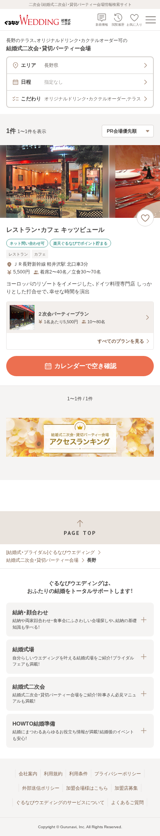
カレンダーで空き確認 (85, 366)
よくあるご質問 (127, 802)
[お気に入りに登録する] (145, 217)
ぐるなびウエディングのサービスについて (60, 802)
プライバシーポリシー (117, 773)
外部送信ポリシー (40, 788)
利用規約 (53, 773)
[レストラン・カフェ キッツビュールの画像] (80, 181)
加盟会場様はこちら (87, 788)
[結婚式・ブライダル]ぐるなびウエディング (50, 552)
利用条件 (78, 773)
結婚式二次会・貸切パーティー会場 (42, 560)
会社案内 (28, 773)
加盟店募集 (126, 788)
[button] (80, 619)
